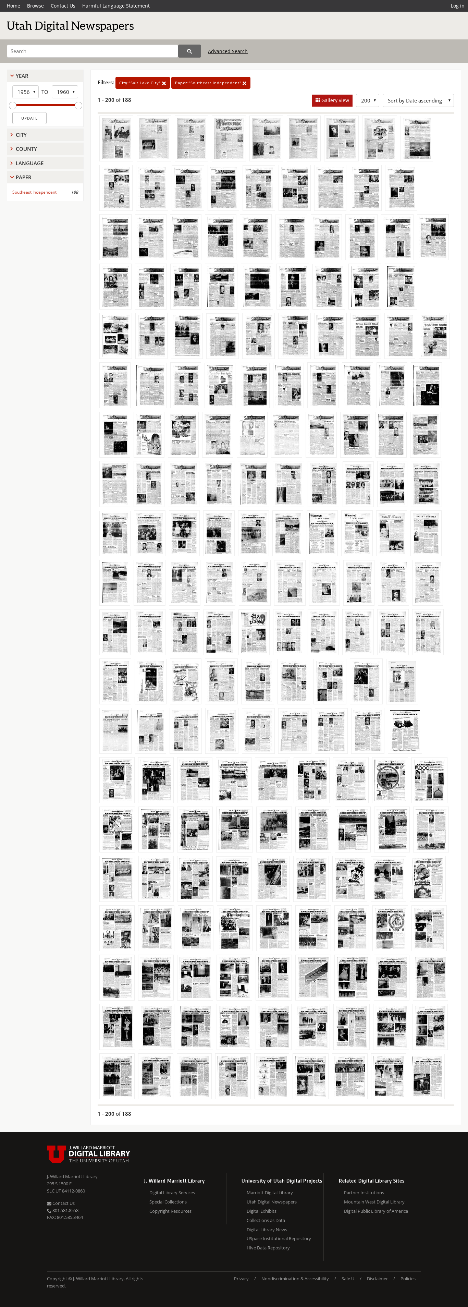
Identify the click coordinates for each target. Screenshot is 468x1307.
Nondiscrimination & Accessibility (295, 1278)
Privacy (241, 1278)
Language (30, 163)
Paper (24, 177)
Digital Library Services (172, 1192)
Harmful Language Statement (116, 5)
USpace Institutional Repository (279, 1238)
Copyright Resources (170, 1211)
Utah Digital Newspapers (272, 1202)
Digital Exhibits (261, 1211)
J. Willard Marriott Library (72, 1176)
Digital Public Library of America (376, 1211)
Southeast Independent (34, 192)
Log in (458, 5)
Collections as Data (266, 1220)
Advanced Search (228, 51)
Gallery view (334, 100)
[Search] (189, 51)
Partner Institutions (364, 1192)
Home (13, 5)
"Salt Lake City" (140, 82)
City (21, 134)
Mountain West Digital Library (374, 1202)
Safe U (348, 1278)
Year (22, 75)
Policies (408, 1278)
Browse (35, 5)
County (26, 148)
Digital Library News (267, 1229)
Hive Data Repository (268, 1248)
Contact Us (63, 5)
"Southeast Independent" (209, 82)
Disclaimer (377, 1278)
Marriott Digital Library (270, 1192)
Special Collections (168, 1202)
